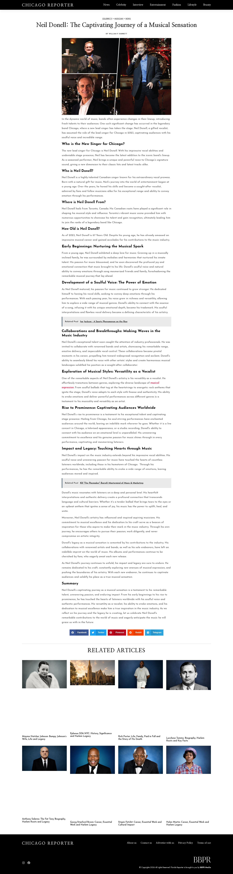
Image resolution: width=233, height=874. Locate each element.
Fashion (176, 5)
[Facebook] (29, 862)
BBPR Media (205, 867)
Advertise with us (165, 843)
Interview (138, 5)
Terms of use (204, 843)
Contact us (146, 843)
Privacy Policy (185, 843)
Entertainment (158, 5)
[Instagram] (23, 862)
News (106, 5)
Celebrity (121, 5)
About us (132, 843)
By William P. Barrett (116, 34)
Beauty (207, 5)
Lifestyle (192, 5)
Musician (118, 18)
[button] (79, 632)
